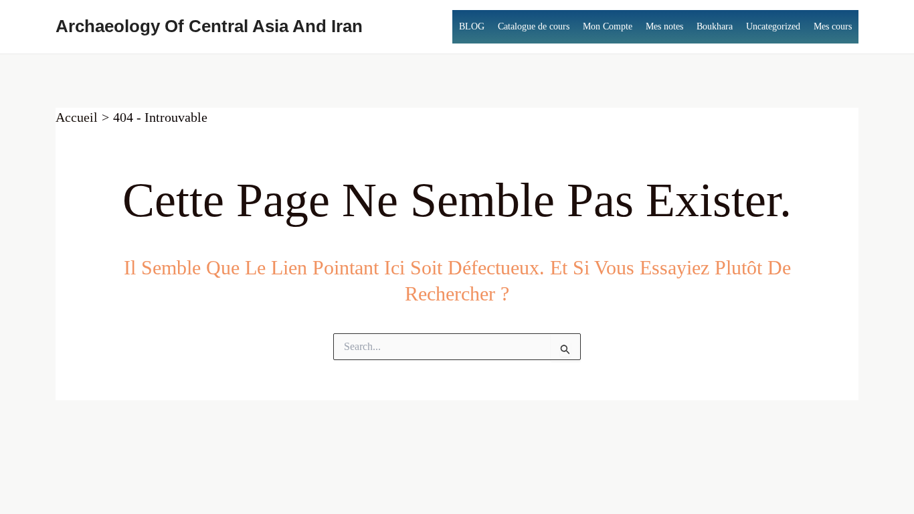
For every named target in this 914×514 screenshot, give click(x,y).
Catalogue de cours (533, 26)
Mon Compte (607, 26)
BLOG (471, 26)
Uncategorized (773, 26)
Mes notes (664, 26)
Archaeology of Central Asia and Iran (209, 26)
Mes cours (833, 26)
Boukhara (715, 26)
